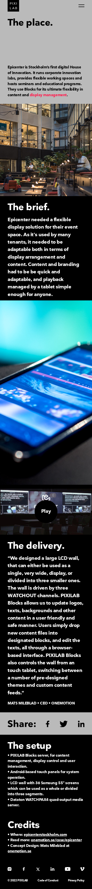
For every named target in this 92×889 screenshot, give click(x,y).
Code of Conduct (48, 880)
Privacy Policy (76, 880)
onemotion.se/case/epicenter (56, 840)
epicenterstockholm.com (45, 834)
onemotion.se (19, 851)
